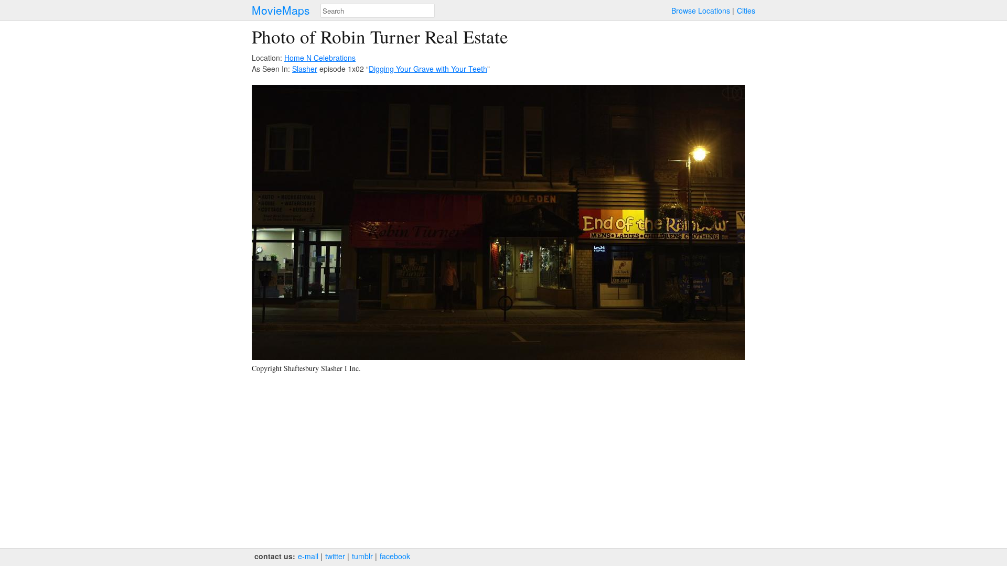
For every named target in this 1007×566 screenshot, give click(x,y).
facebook (395, 556)
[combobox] (377, 11)
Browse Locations (700, 10)
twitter (335, 556)
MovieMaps (281, 10)
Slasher (304, 68)
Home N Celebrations (320, 57)
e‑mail (308, 556)
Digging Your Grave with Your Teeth (428, 68)
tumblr (362, 556)
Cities (746, 10)
